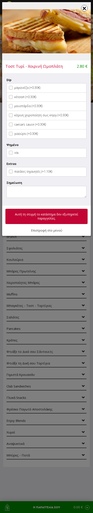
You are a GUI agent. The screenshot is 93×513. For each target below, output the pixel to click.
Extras (11, 164)
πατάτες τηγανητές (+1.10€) (33, 171)
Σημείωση (14, 183)
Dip (8, 80)
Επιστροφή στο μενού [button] (46, 230)
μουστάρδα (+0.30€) (28, 106)
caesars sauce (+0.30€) (30, 124)
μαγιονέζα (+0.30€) (27, 88)
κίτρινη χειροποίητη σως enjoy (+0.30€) (41, 115)
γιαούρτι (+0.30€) (26, 134)
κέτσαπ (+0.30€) (25, 97)
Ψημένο (12, 145)
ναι (16, 153)
